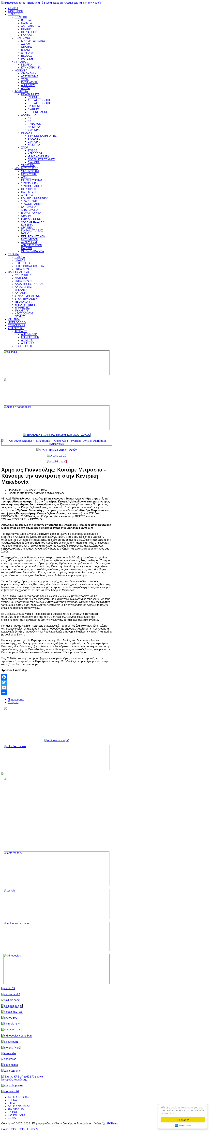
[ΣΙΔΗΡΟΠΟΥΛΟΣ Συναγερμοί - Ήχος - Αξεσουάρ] (16, 1035)
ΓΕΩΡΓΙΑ (26, 64)
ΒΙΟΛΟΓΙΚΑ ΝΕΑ (31, 212)
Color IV (33, 1129)
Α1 (29, 118)
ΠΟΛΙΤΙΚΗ (21, 17)
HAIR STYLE (29, 192)
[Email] (56, 687)
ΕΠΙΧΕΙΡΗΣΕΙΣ (30, 337)
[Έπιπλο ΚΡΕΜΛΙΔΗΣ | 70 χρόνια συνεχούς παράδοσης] (24, 1079)
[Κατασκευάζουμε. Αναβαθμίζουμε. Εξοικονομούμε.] (57, 461)
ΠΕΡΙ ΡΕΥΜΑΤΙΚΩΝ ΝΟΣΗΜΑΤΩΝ (33, 238)
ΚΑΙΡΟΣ (13, 1112)
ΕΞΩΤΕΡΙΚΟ (22, 263)
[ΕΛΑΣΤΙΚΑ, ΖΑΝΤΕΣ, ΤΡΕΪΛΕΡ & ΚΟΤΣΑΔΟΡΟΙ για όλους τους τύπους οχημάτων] (56, 434)
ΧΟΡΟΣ (25, 43)
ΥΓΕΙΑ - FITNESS (25, 304)
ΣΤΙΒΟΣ (32, 150)
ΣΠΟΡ (25, 147)
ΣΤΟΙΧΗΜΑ (28, 165)
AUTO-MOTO (29, 334)
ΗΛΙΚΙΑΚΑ (34, 106)
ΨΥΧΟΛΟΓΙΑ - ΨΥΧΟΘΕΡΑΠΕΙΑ (31, 185)
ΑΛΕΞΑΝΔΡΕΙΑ (30, 26)
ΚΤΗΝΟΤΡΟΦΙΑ (31, 67)
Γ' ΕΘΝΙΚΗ (34, 97)
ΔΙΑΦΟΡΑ (27, 52)
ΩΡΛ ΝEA (27, 227)
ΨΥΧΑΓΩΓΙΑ (22, 310)
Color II (14, 1129)
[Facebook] (56, 677)
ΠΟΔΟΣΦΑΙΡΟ (30, 94)
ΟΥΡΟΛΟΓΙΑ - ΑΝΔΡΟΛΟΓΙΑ (29, 208)
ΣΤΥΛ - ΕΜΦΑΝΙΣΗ (26, 298)
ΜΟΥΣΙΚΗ (27, 58)
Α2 (29, 121)
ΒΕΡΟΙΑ (26, 20)
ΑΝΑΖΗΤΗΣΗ (16, 328)
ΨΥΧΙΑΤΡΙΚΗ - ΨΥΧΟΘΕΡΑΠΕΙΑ (31, 202)
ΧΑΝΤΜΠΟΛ (28, 115)
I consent (183, 1120)
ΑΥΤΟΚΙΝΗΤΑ (23, 275)
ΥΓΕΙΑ (25, 79)
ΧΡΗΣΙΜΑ (14, 319)
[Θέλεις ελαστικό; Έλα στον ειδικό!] (56, 362)
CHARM (26, 215)
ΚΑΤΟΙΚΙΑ (21, 292)
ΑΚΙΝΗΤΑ (27, 340)
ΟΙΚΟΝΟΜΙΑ (28, 73)
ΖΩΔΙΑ (12, 1118)
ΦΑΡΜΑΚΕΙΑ (16, 1109)
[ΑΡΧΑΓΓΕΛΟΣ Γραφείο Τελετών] (56, 449)
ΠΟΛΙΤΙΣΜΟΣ (23, 38)
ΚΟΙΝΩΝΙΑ (21, 70)
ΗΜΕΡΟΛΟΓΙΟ (17, 322)
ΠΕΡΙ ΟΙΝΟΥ (28, 189)
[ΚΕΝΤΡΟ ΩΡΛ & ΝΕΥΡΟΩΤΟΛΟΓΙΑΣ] (10, 1000)
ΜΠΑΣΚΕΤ (27, 132)
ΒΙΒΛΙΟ (25, 49)
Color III (23, 1129)
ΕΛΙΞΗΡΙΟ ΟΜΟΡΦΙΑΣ (34, 198)
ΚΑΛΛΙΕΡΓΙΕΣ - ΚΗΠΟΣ (29, 284)
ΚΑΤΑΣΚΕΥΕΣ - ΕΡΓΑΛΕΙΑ (24, 288)
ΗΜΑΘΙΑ (26, 29)
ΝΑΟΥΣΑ (26, 23)
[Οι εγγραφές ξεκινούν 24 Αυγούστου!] (10, 994)
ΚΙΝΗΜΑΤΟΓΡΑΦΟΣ (33, 41)
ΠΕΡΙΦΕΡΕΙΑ (29, 32)
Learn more (168, 1113)
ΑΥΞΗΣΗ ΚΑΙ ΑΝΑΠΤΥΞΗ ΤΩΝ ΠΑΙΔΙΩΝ (31, 245)
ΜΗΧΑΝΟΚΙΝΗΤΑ (38, 156)
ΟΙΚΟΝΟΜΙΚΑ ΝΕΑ (32, 251)
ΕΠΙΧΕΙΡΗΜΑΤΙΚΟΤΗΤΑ (29, 266)
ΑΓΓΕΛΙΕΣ (21, 331)
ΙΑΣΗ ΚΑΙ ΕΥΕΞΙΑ (31, 218)
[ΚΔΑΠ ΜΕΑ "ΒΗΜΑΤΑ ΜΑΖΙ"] (12, 1011)
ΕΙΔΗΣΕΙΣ (14, 14)
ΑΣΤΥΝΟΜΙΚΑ (29, 76)
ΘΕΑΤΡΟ (26, 46)
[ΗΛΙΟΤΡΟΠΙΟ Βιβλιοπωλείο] (11, 1023)
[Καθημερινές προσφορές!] (56, 417)
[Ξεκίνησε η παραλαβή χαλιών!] (10, 1041)
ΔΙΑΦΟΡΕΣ (28, 85)
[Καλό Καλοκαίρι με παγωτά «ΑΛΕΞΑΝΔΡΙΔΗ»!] (56, 813)
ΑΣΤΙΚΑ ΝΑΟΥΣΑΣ (19, 1106)
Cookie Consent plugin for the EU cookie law (183, 1125)
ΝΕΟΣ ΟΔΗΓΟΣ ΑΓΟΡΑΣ (24, 315)
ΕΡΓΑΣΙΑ (13, 254)
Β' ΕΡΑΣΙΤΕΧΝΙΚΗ (39, 103)
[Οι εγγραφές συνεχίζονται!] (56, 936)
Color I (5, 1129)
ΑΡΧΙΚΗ (13, 8)
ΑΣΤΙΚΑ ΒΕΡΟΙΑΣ (18, 1097)
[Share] (56, 692)
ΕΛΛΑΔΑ (26, 35)
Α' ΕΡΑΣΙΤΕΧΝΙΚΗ (39, 100)
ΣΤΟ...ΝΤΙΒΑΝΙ (30, 171)
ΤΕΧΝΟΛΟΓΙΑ (23, 301)
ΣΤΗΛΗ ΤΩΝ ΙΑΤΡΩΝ (27, 295)
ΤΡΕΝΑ (12, 1100)
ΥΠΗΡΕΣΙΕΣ (22, 307)
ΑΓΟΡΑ (25, 88)
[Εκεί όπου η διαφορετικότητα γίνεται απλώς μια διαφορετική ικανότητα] (11, 1070)
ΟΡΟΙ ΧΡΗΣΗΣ (23, 346)
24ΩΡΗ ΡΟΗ (15, 11)
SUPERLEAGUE (38, 112)
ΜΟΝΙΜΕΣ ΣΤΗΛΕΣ (26, 168)
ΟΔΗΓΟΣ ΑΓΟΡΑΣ (19, 272)
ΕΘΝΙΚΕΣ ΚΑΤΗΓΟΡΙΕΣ (42, 135)
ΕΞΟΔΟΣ (26, 55)
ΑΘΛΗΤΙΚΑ (21, 91)
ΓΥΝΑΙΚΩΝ (34, 123)
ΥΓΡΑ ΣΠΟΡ (35, 153)
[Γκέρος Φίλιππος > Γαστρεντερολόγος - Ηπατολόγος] (9, 1017)
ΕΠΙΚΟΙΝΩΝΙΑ (16, 325)
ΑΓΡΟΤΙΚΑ (21, 61)
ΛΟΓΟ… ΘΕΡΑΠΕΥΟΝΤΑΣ (32, 179)
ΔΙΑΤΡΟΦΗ (21, 278)
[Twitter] (56, 682)
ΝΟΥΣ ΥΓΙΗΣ (29, 174)
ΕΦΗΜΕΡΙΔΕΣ (17, 1115)
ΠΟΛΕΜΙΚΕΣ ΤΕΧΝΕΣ (41, 159)
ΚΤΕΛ (11, 1103)
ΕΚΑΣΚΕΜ (34, 138)
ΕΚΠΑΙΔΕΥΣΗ (29, 82)
